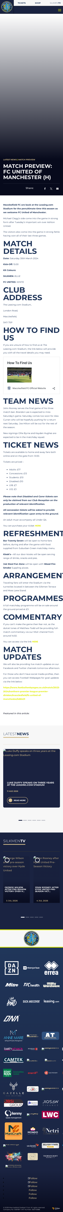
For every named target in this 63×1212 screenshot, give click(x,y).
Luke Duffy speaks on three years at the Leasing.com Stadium (30, 783)
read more (20, 800)
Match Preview (26, 159)
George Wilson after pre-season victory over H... (15, 889)
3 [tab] (29, 820)
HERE (38, 525)
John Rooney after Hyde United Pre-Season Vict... (47, 889)
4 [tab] (34, 820)
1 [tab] (20, 820)
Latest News (10, 159)
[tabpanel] (31, 778)
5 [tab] (39, 820)
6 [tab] (43, 820)
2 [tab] (25, 820)
